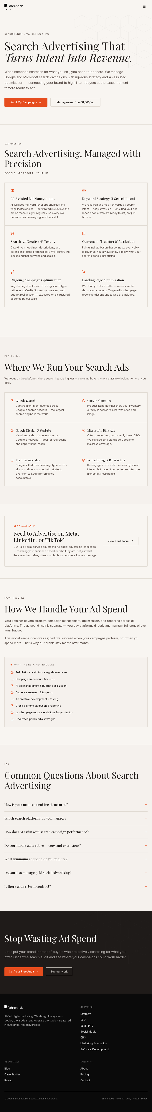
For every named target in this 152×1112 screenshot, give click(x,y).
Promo (8, 1080)
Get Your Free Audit (21, 971)
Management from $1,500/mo (75, 102)
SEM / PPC (86, 1025)
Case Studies (12, 1074)
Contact (85, 1080)
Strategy (85, 1013)
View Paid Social (118, 541)
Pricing (84, 1074)
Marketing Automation (93, 1043)
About (84, 1068)
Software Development (94, 1049)
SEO (83, 1019)
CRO (83, 1037)
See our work (59, 971)
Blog (7, 1068)
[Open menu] (144, 6)
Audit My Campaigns (23, 102)
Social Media (88, 1031)
